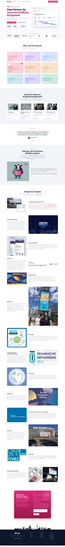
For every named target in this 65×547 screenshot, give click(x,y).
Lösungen (14, 1)
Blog (29, 1)
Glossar (52, 535)
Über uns (22, 1)
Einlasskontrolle (31, 208)
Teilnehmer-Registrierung (33, 156)
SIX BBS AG (27, 159)
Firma (42, 494)
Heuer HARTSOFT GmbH (19, 545)
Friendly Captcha (45, 513)
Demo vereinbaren (11, 22)
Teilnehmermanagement (52, 207)
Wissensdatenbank (51, 538)
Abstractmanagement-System (49, 206)
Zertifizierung (37, 208)
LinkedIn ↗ (54, 545)
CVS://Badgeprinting (40, 459)
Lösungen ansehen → (22, 22)
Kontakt (31, 538)
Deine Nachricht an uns (36, 503)
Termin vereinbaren (53, 1)
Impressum (41, 535)
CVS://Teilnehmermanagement (48, 457)
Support (26, 1)
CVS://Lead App (9, 310)
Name (34, 494)
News (31, 535)
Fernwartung (51, 539)
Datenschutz (41, 538)
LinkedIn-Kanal (38, 196)
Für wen (18, 1)
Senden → (36, 515)
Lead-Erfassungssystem (47, 208)
